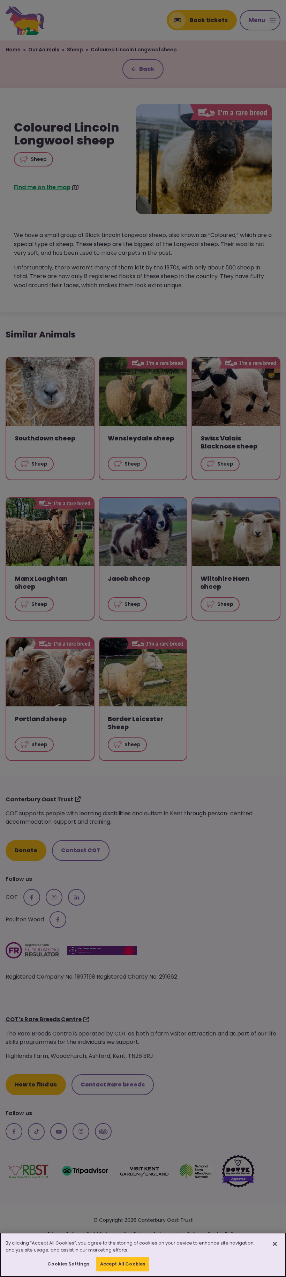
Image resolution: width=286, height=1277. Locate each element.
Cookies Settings (68, 1264)
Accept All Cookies (122, 1264)
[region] (143, 1255)
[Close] (275, 1244)
